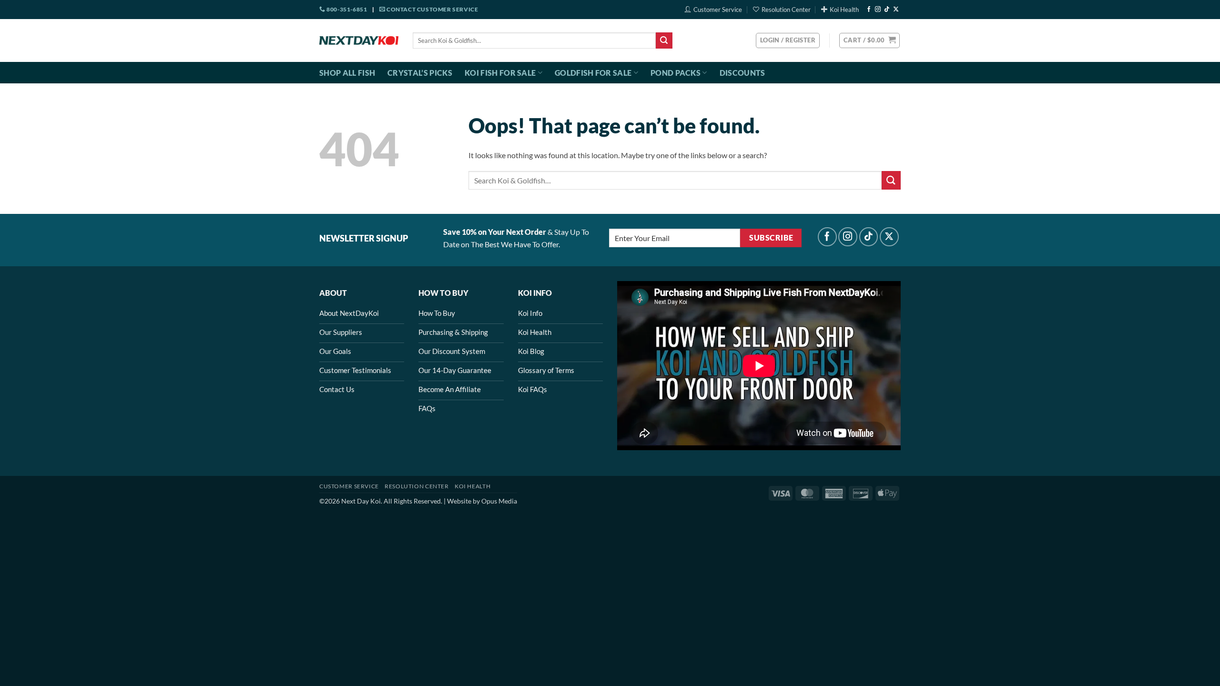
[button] (869, 40)
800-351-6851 (346, 9)
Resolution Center (786, 9)
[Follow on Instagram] (878, 9)
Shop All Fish (347, 72)
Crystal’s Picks (419, 72)
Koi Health (844, 9)
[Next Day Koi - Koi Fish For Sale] (358, 40)
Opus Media (499, 501)
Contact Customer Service (431, 9)
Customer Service (717, 9)
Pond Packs (676, 72)
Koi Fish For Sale (500, 72)
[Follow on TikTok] (887, 9)
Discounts (742, 72)
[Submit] (664, 40)
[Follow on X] (896, 9)
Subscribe (771, 237)
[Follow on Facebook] (869, 9)
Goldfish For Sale (593, 72)
